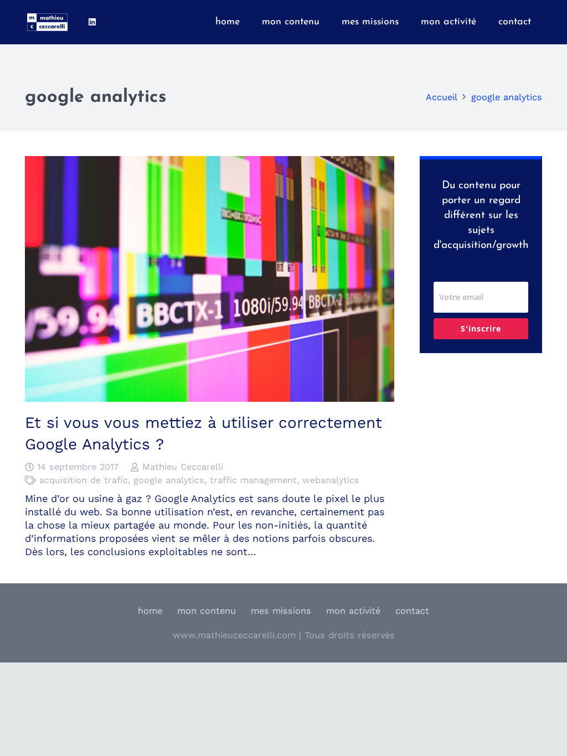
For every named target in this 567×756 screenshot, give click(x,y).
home (150, 610)
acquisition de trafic (83, 480)
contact (412, 610)
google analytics (168, 480)
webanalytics (330, 480)
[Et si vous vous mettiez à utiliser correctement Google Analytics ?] (209, 162)
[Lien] (47, 22)
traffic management (253, 480)
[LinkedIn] (92, 22)
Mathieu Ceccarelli (182, 467)
